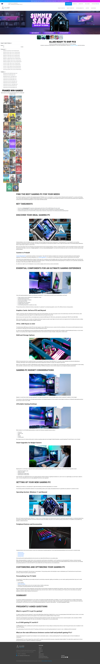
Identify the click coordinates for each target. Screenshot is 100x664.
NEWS (39, 652)
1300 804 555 (15, 3)
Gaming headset (21, 554)
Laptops (87, 8)
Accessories (93, 8)
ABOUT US (75, 3)
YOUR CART (95, 3)
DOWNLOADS (41, 651)
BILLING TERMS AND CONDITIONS (43, 657)
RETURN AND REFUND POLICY (43, 656)
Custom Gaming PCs (80, 8)
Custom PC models (74, 45)
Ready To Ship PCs (61, 8)
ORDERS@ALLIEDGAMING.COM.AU (16, 4)
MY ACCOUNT (87, 3)
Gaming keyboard (21, 553)
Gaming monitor (21, 556)
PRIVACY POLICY (41, 653)
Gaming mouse (20, 552)
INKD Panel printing (21, 583)
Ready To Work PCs (70, 8)
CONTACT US (81, 3)
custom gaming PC (42, 257)
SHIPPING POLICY (41, 655)
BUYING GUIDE (68, 3)
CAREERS (40, 648)
